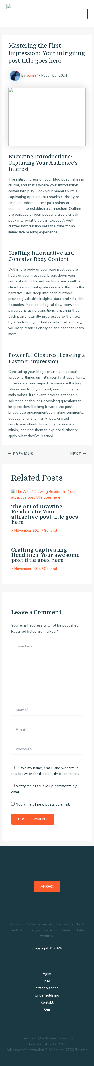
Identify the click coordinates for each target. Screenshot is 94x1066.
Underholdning (47, 995)
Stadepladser (47, 988)
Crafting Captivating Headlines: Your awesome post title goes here (45, 555)
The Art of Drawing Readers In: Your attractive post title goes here (44, 514)
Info (47, 980)
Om (47, 1009)
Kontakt (47, 1002)
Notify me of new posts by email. (43, 804)
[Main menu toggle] (83, 14)
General (50, 530)
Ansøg (47, 886)
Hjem (47, 973)
